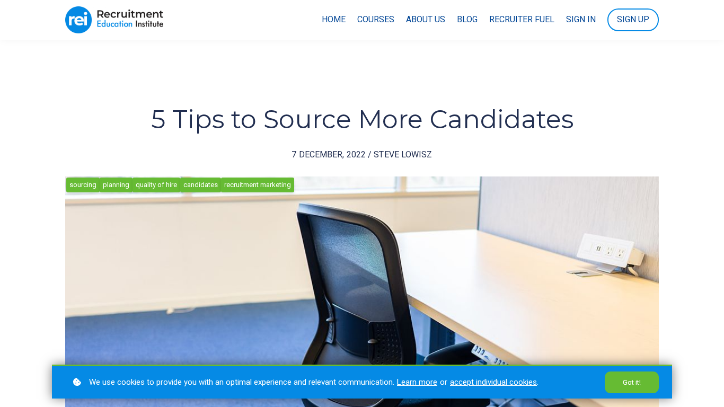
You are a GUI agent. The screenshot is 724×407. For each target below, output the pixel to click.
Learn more (417, 382)
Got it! (632, 382)
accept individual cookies (493, 382)
